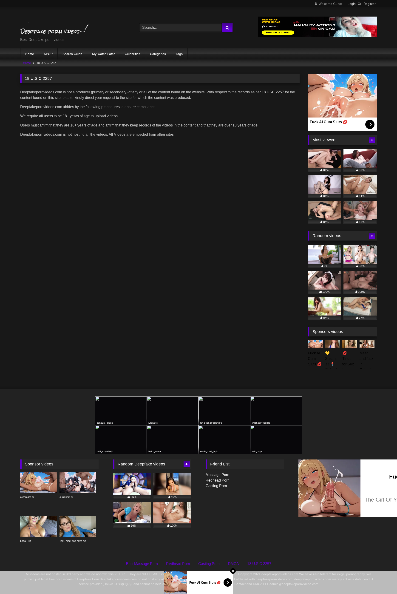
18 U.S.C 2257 (259, 564)
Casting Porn (216, 486)
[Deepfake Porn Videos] (54, 24)
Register (369, 4)
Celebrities (132, 54)
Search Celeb (72, 54)
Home (29, 54)
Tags (179, 54)
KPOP (48, 54)
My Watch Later (103, 54)
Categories (158, 54)
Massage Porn (217, 475)
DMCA (233, 564)
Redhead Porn (218, 480)
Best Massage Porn (142, 564)
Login (352, 4)
